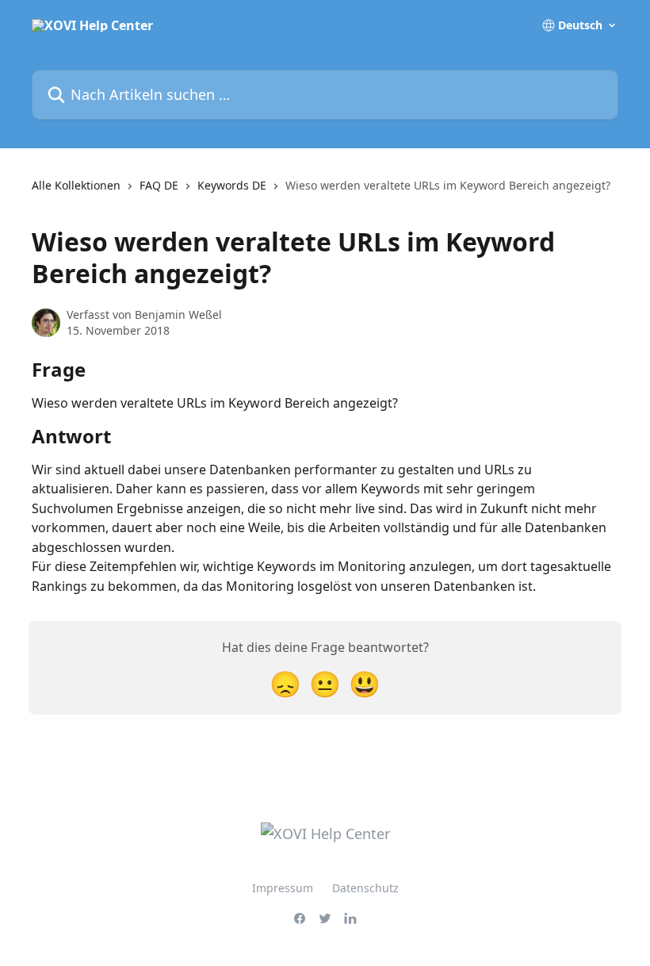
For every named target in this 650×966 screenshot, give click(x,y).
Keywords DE (231, 185)
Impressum (282, 887)
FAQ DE (159, 185)
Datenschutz (365, 887)
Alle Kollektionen (76, 185)
